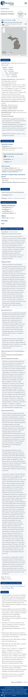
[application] (14, 41)
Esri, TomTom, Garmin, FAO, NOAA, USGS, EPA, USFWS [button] (10, 55)
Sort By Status (10, 156)
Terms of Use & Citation (21, 689)
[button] (4, 29)
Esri (25, 55)
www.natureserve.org (18, 687)
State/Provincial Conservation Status (13, 22)
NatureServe (12, 689)
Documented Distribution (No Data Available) (13, 24)
